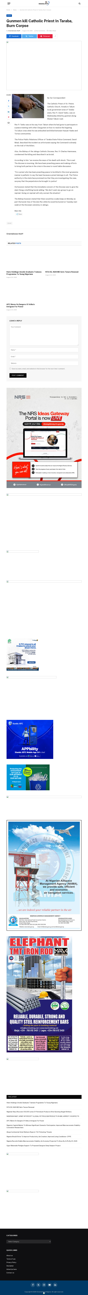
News (9, 15)
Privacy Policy (11, 1262)
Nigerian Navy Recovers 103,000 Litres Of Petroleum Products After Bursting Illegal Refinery (39, 1112)
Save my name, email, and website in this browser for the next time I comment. (38, 369)
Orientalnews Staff (14, 31)
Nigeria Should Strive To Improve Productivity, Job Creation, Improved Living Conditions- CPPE (39, 1136)
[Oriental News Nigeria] (44, 3)
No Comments (40, 31)
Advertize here (11, 1269)
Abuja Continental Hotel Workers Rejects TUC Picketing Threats (29, 1132)
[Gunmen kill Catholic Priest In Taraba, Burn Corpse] (44, 65)
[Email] (8, 123)
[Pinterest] (8, 117)
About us (9, 1255)
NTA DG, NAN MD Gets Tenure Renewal (62, 272)
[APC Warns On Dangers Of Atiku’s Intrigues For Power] (24, 291)
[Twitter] (8, 106)
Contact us (10, 1273)
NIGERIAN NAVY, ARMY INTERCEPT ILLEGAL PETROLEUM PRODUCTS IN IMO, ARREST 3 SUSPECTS (43, 1116)
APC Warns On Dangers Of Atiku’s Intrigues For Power (20, 305)
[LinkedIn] (8, 112)
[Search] (79, 3)
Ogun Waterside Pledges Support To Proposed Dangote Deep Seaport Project (34, 1145)
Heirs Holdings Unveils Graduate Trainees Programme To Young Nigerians (24, 273)
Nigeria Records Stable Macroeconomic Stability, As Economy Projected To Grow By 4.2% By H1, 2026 (42, 1141)
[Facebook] (8, 101)
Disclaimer (10, 1266)
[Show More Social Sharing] (55, 36)
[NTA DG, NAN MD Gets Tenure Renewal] (63, 259)
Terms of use (10, 1259)
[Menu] (9, 3)
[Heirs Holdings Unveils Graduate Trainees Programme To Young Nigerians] (24, 259)
